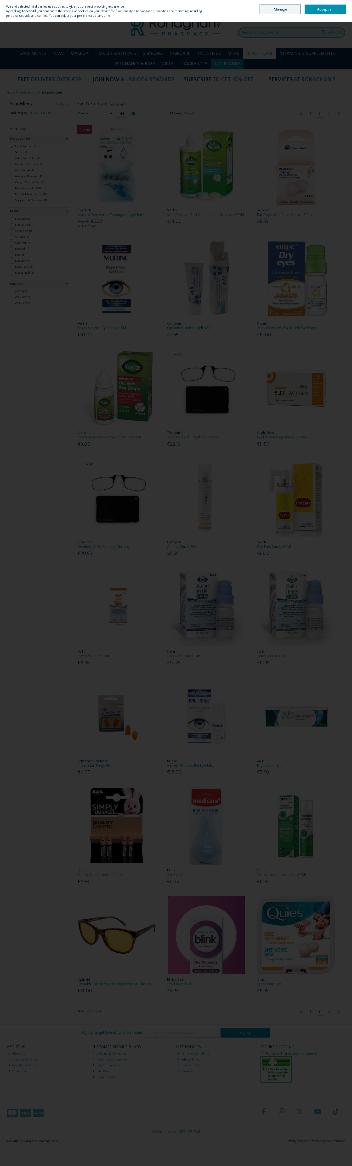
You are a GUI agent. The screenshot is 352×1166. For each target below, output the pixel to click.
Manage (280, 9)
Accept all (325, 9)
